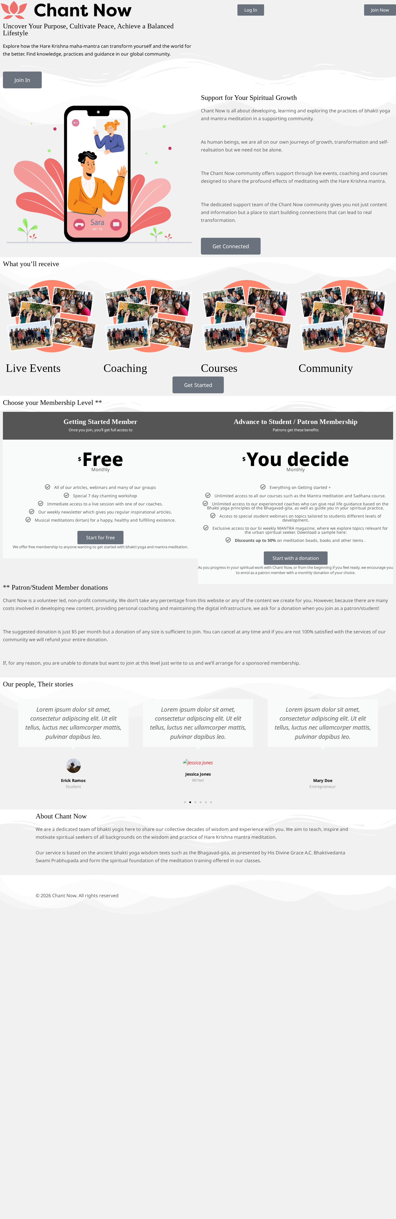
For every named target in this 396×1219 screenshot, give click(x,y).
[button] (9, 744)
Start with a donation (296, 558)
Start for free (100, 537)
